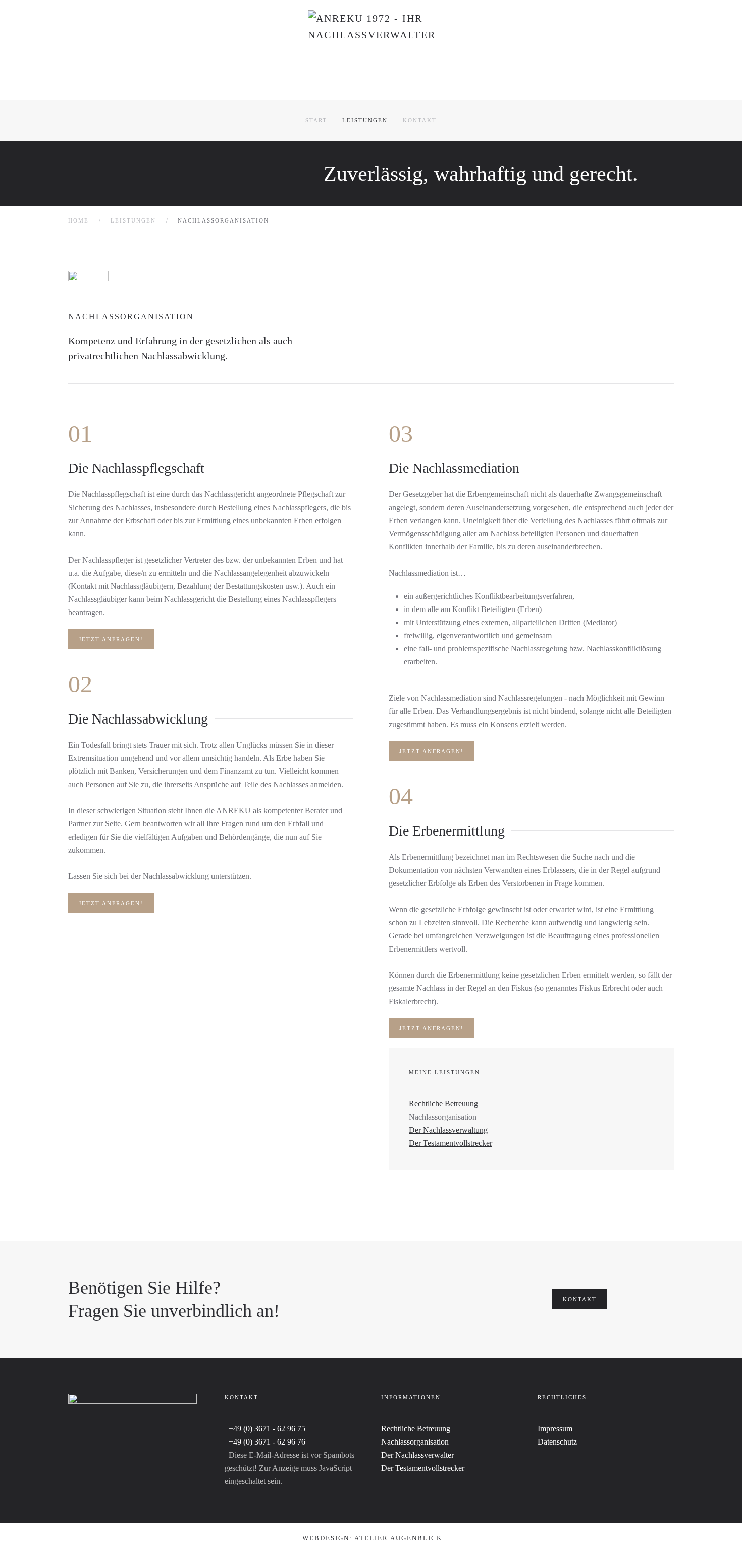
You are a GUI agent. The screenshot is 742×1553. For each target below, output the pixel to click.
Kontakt (420, 120)
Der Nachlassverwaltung (448, 1130)
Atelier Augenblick (398, 1538)
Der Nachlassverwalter (417, 1455)
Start (316, 120)
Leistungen (365, 120)
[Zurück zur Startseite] (371, 50)
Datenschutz (557, 1441)
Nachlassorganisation (415, 1441)
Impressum (555, 1428)
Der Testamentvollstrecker (450, 1143)
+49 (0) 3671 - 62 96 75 (267, 1428)
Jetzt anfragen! (111, 639)
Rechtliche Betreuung (443, 1103)
